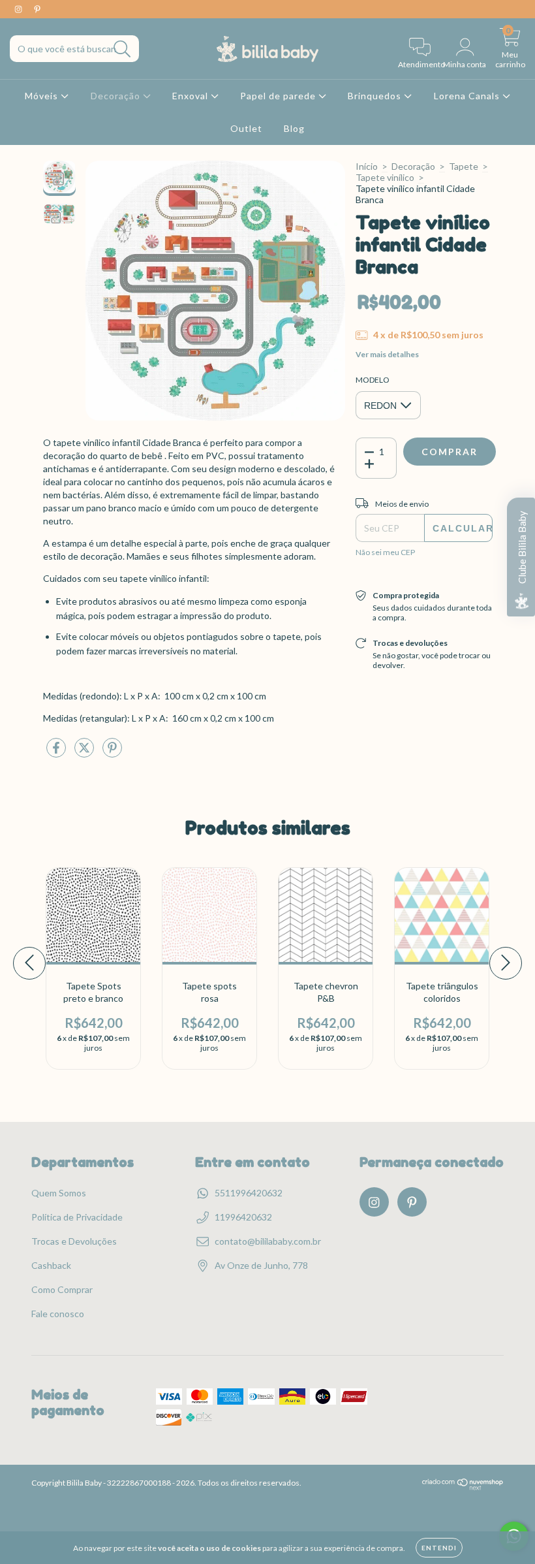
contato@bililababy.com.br (268, 1241)
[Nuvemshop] (463, 1487)
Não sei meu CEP (385, 552)
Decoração (117, 95)
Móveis (43, 95)
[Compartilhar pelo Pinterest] (112, 752)
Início (367, 166)
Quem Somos (58, 1192)
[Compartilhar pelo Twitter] (85, 752)
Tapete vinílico (385, 177)
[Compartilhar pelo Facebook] (57, 752)
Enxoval (191, 95)
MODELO (373, 380)
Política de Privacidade (77, 1216)
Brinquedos (376, 95)
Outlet (246, 128)
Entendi (439, 1548)
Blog (294, 128)
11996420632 (243, 1216)
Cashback (51, 1265)
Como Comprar (62, 1289)
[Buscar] (122, 49)
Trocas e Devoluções (74, 1241)
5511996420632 (249, 1192)
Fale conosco (57, 1313)
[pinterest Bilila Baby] (37, 8)
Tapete (463, 166)
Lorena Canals (468, 95)
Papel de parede (279, 95)
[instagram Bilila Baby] (19, 8)
